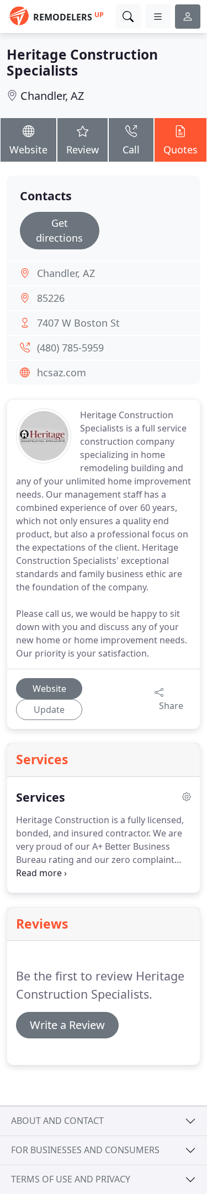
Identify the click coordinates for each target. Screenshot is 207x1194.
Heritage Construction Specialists (82, 62)
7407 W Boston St (78, 322)
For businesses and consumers (85, 1150)
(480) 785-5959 (70, 347)
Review (82, 149)
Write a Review (67, 1024)
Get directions (59, 230)
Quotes (180, 149)
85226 (51, 298)
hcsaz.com (61, 372)
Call (131, 149)
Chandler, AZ (52, 95)
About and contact (57, 1121)
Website (28, 149)
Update (49, 709)
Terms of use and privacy (70, 1179)
